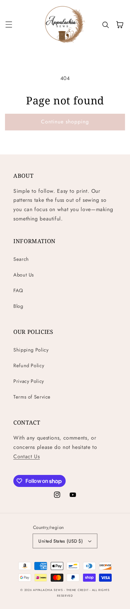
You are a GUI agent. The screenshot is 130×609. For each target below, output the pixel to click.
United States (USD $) (60, 541)
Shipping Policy (30, 350)
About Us (23, 274)
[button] (8, 24)
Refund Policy (28, 365)
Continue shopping (65, 121)
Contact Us (26, 456)
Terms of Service (32, 397)
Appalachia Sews (48, 590)
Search (21, 259)
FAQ (18, 290)
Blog (18, 306)
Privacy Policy (28, 381)
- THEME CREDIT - (78, 590)
